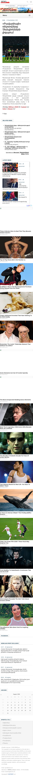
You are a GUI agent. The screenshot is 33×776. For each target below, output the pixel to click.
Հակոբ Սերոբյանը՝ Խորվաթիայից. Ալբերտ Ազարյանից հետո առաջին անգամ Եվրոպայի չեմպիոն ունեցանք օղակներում (15, 650)
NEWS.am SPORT (13, 107)
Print (5, 113)
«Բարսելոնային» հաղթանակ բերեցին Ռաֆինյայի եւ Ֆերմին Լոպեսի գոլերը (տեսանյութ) (14, 174)
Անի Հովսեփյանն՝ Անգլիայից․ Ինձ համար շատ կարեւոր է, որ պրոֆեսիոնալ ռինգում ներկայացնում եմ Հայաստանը (15, 681)
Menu (5, 15)
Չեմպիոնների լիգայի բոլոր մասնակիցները (13, 137)
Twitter (4, 108)
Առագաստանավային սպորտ (12, 727)
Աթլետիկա (6, 722)
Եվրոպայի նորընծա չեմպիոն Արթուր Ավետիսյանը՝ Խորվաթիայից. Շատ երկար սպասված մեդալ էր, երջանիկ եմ (14, 660)
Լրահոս (22, 7)
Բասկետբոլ (6, 740)
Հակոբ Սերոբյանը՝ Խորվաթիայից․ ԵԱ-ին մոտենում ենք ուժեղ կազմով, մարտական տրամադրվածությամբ (14, 671)
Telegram (10, 108)
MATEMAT (10, 774)
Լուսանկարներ (22, 5)
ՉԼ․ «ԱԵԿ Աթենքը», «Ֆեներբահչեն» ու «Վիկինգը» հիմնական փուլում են (16, 147)
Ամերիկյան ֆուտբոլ (9, 725)
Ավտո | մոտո (7, 730)
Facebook (23, 107)
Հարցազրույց (13, 7)
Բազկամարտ (7, 738)
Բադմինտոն (7, 735)
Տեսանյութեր (10, 5)
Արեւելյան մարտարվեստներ (12, 733)
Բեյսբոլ (5, 743)
